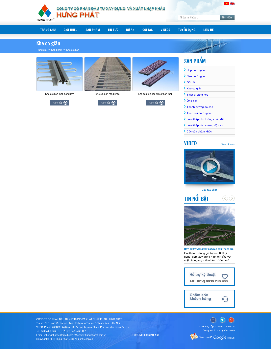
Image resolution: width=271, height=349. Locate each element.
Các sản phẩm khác (199, 131)
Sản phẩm (93, 30)
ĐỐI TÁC (147, 30)
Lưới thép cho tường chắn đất (205, 119)
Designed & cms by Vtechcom (219, 330)
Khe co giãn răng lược (107, 94)
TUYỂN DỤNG (186, 30)
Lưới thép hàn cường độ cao (205, 125)
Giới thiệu (71, 30)
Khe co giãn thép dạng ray (59, 94)
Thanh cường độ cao (200, 106)
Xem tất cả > (228, 144)
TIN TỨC (113, 30)
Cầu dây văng (209, 190)
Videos (165, 30)
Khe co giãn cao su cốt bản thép (155, 94)
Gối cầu (191, 82)
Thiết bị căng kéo (197, 94)
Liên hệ (208, 30)
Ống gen (192, 100)
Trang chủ (48, 30)
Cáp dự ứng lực (196, 70)
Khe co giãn (72, 50)
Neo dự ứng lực (196, 76)
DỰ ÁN (130, 30)
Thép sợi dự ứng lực (199, 113)
